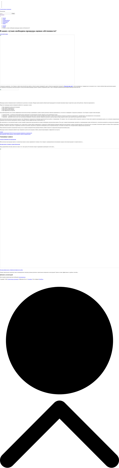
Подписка (2, 14)
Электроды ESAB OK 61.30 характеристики (8, 139)
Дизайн (4, 23)
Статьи (3, 19)
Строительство (5, 21)
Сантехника (5, 22)
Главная (4, 18)
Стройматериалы (6, 20)
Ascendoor (30, 279)
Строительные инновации (5, 9)
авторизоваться (22, 277)
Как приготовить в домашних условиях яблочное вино (10, 144)
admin (6, 34)
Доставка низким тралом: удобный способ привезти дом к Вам (11, 269)
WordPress (41, 279)
